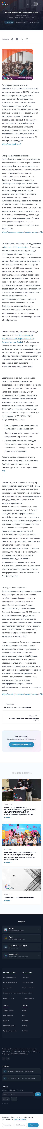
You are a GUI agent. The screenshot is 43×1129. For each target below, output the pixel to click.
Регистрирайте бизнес (10, 982)
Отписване (5, 1103)
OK (38, 1094)
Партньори (25, 1020)
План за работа (8, 1015)
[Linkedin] (8, 1058)
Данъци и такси (8, 988)
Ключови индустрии (9, 977)
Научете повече (20, 1119)
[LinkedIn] (17, 39)
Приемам (33, 1125)
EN (32, 4)
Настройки (7, 1125)
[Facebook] (12, 39)
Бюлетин (9, 22)
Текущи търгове (8, 1010)
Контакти (25, 1031)
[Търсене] (28, 4)
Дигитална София (27, 982)
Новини (24, 1025)
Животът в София (27, 993)
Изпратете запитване (20, 744)
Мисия (24, 1010)
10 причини (25, 977)
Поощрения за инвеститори (12, 993)
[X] (22, 39)
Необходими (20, 1125)
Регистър (6, 1020)
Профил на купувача (9, 1031)
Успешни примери (28, 998)
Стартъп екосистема (28, 988)
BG (36, 4)
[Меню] (39, 4)
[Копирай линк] (27, 39)
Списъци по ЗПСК (9, 1025)
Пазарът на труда (8, 998)
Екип (23, 1015)
